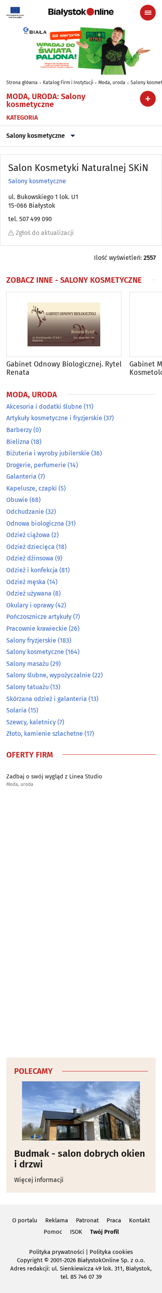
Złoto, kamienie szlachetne (44, 733)
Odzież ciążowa (28, 535)
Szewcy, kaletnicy (31, 722)
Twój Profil (104, 1231)
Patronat (87, 1220)
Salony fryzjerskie (31, 640)
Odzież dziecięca (30, 547)
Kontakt (139, 1220)
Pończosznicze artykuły (39, 616)
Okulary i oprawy (30, 605)
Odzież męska (26, 582)
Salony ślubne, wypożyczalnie (48, 675)
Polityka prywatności (56, 1251)
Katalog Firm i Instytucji (68, 82)
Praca (114, 1220)
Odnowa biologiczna (35, 523)
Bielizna (17, 441)
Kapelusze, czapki (31, 488)
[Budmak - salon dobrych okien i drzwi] (81, 1111)
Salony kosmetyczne (35, 135)
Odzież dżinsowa (29, 558)
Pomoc (53, 1231)
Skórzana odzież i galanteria (46, 699)
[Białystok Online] (81, 12)
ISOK (76, 1231)
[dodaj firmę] (148, 99)
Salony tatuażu (27, 687)
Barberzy (19, 430)
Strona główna (22, 82)
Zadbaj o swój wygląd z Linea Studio (54, 776)
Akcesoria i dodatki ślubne (44, 406)
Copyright (29, 1260)
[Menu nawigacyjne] (148, 13)
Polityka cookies (111, 1251)
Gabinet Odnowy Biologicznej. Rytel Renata (64, 368)
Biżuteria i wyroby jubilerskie (48, 453)
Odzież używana (29, 593)
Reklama (56, 1220)
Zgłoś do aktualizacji (45, 233)
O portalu (24, 1220)
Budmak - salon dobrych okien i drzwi (79, 1158)
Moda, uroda (111, 82)
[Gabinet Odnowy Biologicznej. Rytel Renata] (64, 324)
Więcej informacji (39, 1180)
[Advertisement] (81, 924)
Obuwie (17, 500)
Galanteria (21, 476)
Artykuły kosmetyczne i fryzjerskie (54, 418)
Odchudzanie (25, 511)
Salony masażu (27, 663)
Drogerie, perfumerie (36, 465)
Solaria (16, 710)
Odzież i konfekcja (32, 570)
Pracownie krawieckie (36, 628)
